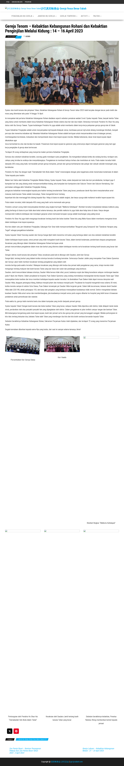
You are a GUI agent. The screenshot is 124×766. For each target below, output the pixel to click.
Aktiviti (84, 16)
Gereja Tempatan (68, 16)
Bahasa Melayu (17, 2)
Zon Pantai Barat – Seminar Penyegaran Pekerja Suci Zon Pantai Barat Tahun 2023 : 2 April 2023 (25, 750)
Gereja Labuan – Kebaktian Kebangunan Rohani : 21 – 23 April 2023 (98, 749)
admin (28, 36)
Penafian (28, 2)
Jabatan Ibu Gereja (46, 16)
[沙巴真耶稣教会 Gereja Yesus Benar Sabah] (6, 16)
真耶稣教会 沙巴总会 (60, 762)
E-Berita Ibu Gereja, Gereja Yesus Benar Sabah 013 (32, 739)
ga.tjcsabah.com (76, 762)
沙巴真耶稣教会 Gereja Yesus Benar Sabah (63, 8)
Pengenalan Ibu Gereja (22, 16)
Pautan (96, 16)
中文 (7, 2)
